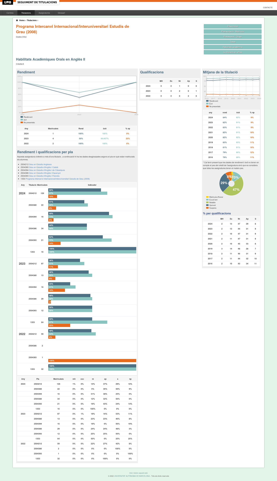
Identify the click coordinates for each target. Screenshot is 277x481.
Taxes (232, 41)
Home (22, 20)
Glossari (61, 12)
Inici (130, 473)
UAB (8, 2)
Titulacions (26, 12)
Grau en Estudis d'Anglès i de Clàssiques (47, 170)
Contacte (268, 7)
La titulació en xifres (232, 52)
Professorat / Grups (232, 36)
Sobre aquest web (141, 473)
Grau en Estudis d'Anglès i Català (43, 167)
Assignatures (44, 12)
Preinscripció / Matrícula (232, 31)
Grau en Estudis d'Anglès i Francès (44, 175)
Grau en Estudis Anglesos (40, 164)
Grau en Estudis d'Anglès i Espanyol (45, 173)
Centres (10, 12)
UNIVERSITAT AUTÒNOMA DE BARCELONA (132, 476)
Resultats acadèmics (233, 47)
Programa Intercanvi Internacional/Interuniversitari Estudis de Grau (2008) (58, 178)
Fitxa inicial (232, 26)
